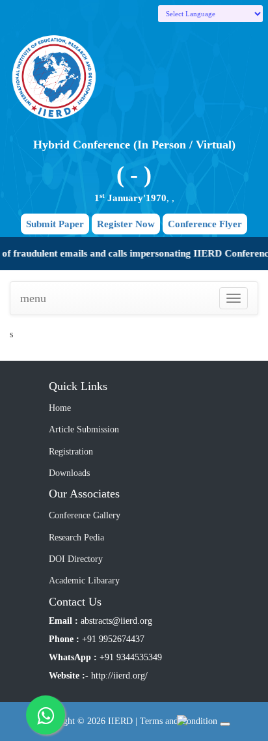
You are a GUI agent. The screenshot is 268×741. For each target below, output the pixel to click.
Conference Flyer (205, 224)
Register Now (126, 224)
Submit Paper (55, 224)
